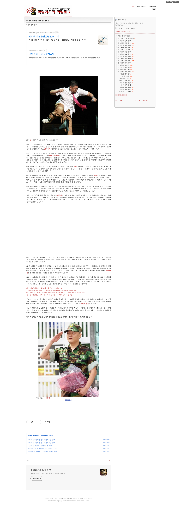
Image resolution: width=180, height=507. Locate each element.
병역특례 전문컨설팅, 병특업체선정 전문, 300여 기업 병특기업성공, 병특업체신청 (64, 57)
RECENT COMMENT (141, 100)
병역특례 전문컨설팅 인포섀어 (44, 36)
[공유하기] (35, 422)
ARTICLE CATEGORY (122, 32)
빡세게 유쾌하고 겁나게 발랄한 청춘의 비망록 (47, 473)
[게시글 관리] (38, 422)
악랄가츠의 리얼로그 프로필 (126, 28)
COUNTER (118, 100)
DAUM (55, 498)
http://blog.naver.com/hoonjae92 (41, 33)
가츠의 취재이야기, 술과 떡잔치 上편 (40, 443)
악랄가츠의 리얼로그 (40, 470)
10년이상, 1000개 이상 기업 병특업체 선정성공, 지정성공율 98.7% (58, 40)
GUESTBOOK (152, 6)
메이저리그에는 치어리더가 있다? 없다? (41, 449)
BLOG (134, 6)
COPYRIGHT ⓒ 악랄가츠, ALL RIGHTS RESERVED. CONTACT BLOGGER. (68, 501)
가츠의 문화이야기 (31, 25)
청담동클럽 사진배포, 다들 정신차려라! (40, 451)
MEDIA (143, 6)
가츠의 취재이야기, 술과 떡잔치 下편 (40, 440)
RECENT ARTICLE (121, 95)
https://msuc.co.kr (36, 50)
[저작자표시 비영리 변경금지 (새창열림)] (55, 422)
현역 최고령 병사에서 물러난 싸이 (39, 20)
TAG (138, 6)
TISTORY (61, 498)
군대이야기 (48, 149)
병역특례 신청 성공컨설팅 (41, 54)
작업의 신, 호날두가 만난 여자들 (38, 446)
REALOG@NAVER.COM (76, 498)
